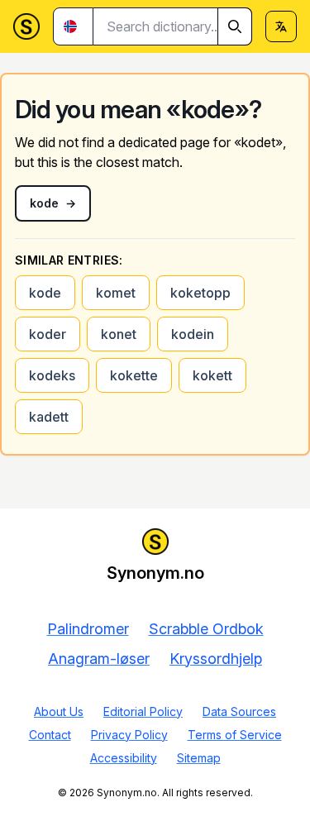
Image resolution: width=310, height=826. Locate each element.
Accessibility (123, 758)
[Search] (234, 26)
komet (116, 292)
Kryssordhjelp (215, 658)
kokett (212, 375)
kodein (192, 334)
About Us (58, 711)
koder (47, 334)
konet (118, 334)
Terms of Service (235, 735)
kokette (134, 375)
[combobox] (172, 26)
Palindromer (88, 628)
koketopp (200, 292)
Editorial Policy (143, 711)
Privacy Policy (129, 735)
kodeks (52, 375)
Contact (50, 735)
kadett (49, 416)
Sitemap (199, 758)
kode (45, 292)
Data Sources (239, 711)
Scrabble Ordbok (206, 628)
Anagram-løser (99, 658)
